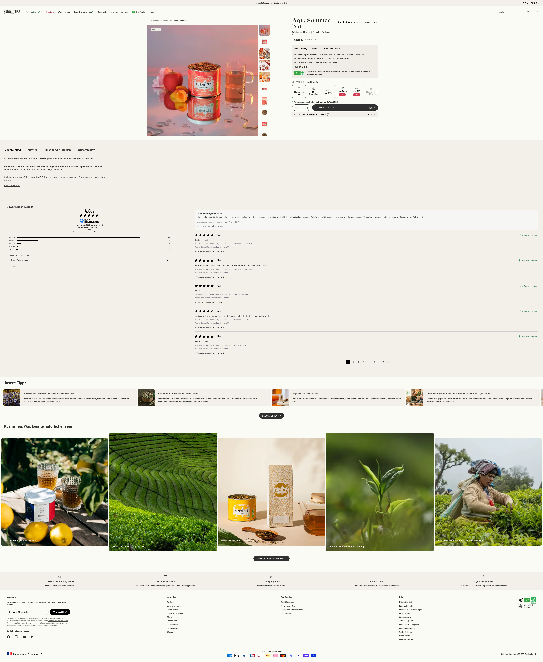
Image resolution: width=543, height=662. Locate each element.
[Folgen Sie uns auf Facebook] (8, 636)
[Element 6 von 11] (264, 89)
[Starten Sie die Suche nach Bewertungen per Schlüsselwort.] (168, 266)
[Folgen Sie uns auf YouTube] (24, 636)
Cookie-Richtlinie (405, 632)
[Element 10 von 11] (264, 136)
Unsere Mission (172, 610)
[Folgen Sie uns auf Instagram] (16, 636)
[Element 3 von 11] (264, 53)
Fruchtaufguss (166, 20)
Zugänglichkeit (530, 654)
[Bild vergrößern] (251, 129)
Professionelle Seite (288, 606)
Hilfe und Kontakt (405, 602)
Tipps (151, 12)
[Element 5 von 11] (264, 77)
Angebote (50, 12)
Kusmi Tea (155, 20)
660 (382, 362)
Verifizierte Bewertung (529, 235)
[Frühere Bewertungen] (343, 361)
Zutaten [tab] (313, 48)
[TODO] (238, 221)
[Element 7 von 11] (264, 100)
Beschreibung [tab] (300, 48)
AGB (518, 654)
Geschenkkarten (405, 617)
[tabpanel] (57, 171)
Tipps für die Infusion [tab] (330, 48)
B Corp (169, 617)
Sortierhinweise (172, 628)
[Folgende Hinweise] (389, 362)
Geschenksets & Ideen (107, 12)
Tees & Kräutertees (84, 11)
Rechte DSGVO (404, 636)
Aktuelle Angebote (406, 621)
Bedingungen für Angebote (409, 624)
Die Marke (140, 12)
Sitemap (170, 632)
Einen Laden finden (406, 606)
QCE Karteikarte (172, 624)
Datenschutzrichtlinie (407, 628)
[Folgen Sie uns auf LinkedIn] (32, 636)
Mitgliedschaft (286, 613)
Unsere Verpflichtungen (175, 613)
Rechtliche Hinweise (508, 654)
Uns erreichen (172, 621)
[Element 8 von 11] (264, 112)
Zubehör (125, 12)
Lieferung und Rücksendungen (410, 610)
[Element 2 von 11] (264, 42)
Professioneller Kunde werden (292, 610)
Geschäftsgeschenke (288, 602)
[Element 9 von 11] (264, 124)
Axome (279, 651)
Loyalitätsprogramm (174, 606)
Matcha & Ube (34, 11)
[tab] (12, 150)
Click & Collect (404, 613)
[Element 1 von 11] (264, 30)
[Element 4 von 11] (264, 65)
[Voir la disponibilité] (328, 114)
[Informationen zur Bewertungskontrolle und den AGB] (102, 225)
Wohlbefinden (64, 12)
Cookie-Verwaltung (406, 639)
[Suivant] (376, 92)
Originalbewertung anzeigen (204, 252)
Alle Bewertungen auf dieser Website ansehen (89, 232)
